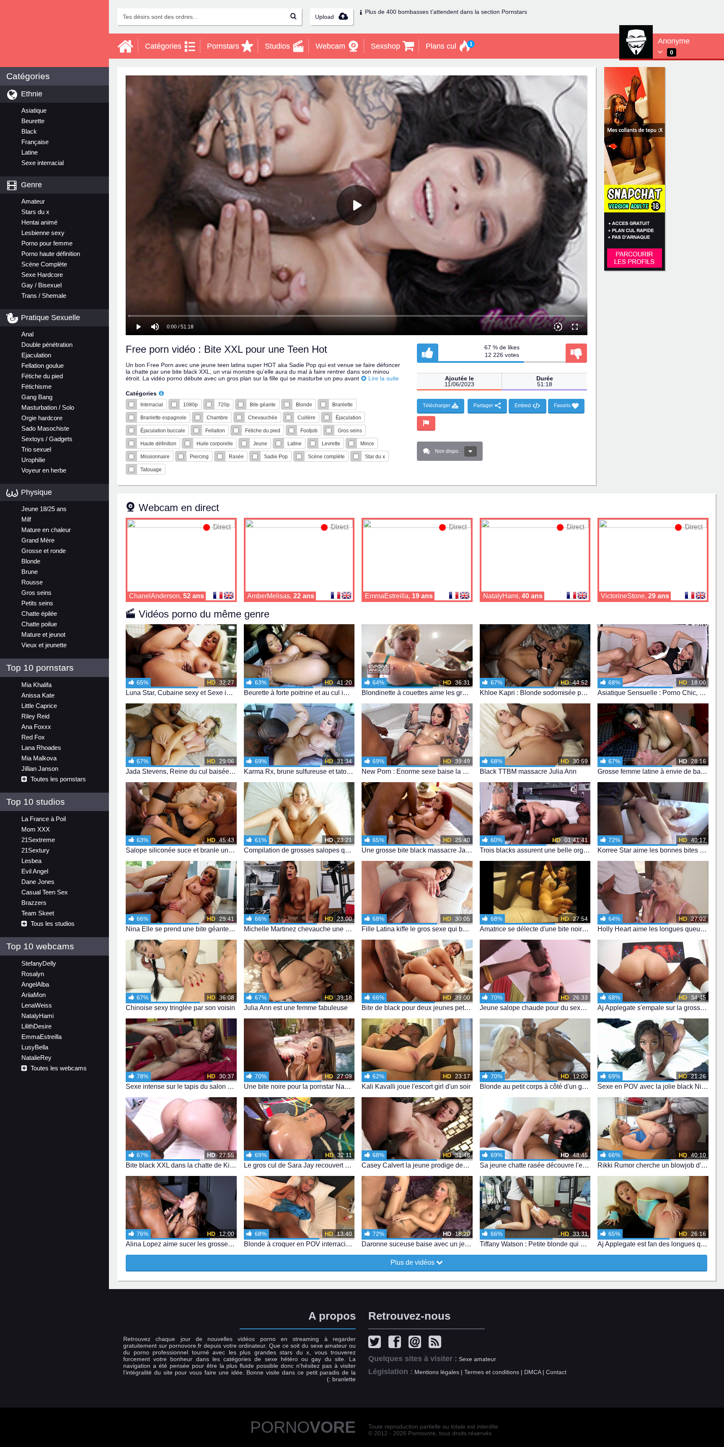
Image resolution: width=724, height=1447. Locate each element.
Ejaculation (36, 355)
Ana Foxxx (36, 726)
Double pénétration (46, 344)
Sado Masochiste (45, 428)
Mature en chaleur (46, 529)
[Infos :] (161, 393)
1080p (190, 405)
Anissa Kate (37, 695)
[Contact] (417, 1343)
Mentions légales (436, 1372)
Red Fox (33, 737)
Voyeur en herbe (43, 470)
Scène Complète (44, 264)
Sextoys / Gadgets (46, 438)
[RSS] (437, 1343)
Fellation (215, 431)
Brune (29, 571)
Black (29, 131)
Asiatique (34, 110)
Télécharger (437, 405)
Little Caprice (39, 705)
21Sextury (35, 850)
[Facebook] (396, 1343)
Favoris (563, 405)
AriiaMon (33, 994)
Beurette (32, 120)
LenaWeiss (36, 1005)
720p (224, 405)
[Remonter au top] (54, 1264)
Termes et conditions (491, 1372)
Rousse (32, 582)
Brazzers (34, 902)
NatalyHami (37, 1015)
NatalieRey (36, 1057)
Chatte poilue (39, 624)
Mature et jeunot (43, 634)
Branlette (342, 405)
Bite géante (263, 405)
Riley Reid (35, 716)
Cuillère (306, 418)
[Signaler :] (426, 423)
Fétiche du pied (42, 376)
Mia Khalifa (36, 684)
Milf (26, 519)
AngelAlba (35, 984)
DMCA (532, 1372)
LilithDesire (36, 1026)
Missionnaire (155, 457)
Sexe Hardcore (42, 274)
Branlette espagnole (163, 418)
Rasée (236, 457)
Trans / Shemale (43, 295)
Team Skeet (37, 913)
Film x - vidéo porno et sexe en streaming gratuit (54, 33)
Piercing (199, 457)
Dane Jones (37, 881)
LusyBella (34, 1047)
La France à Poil (43, 818)
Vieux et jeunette (44, 645)
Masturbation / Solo (47, 407)
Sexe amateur (477, 1359)
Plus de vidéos (413, 1262)
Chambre (217, 418)
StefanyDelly (38, 963)
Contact (556, 1372)
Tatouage (151, 470)
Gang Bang (36, 397)
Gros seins (36, 592)
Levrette (331, 444)
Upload (325, 16)
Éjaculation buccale (162, 431)
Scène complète (326, 457)
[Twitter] (376, 1343)
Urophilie (33, 459)
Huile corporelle (215, 444)
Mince (367, 444)
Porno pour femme (46, 243)
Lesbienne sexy (43, 232)
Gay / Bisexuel (41, 285)
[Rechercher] (293, 17)
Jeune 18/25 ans (44, 508)
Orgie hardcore (41, 417)
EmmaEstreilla (41, 1036)
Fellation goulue (42, 365)
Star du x (375, 457)
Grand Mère (37, 540)
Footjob (309, 431)
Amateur (33, 201)
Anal (27, 334)
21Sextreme (38, 839)
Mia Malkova (39, 758)
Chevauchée (262, 418)
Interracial (151, 405)
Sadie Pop (276, 457)
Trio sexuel (36, 449)
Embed (523, 405)
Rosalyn (32, 973)
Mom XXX (35, 829)
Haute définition (158, 444)
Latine (29, 152)
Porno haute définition (50, 253)
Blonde (30, 561)
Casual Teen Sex (44, 892)
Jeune (260, 444)
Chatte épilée (39, 613)
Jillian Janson (39, 768)
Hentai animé (39, 222)
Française (35, 141)
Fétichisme (36, 386)
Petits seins (37, 603)
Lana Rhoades (41, 747)
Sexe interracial (42, 162)
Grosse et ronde (43, 550)
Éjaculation (348, 418)
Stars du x (35, 211)
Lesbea (31, 860)
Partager (483, 405)
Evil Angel (34, 871)
